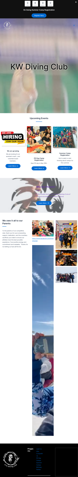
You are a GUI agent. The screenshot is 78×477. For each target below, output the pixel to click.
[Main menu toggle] (74, 25)
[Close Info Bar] (76, 2)
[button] (39, 15)
